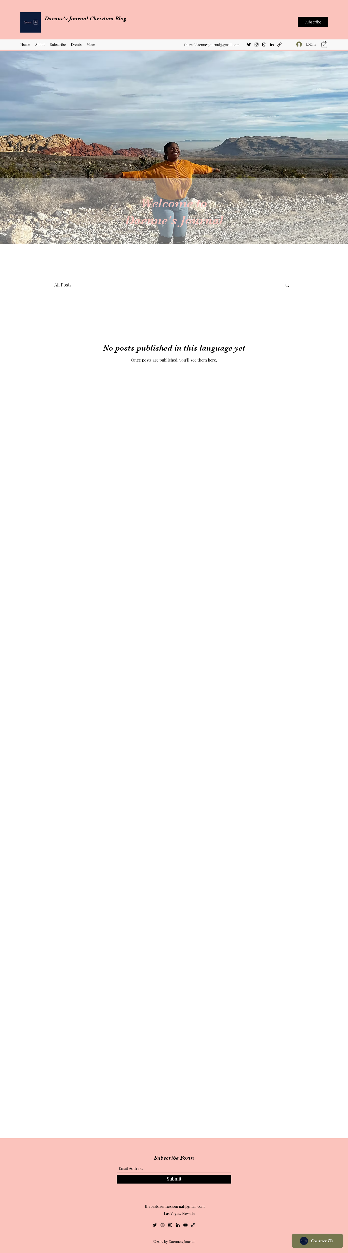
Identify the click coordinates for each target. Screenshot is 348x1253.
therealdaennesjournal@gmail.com (211, 44)
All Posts (63, 285)
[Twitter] (248, 44)
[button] (324, 44)
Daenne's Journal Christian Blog (86, 18)
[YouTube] (185, 1225)
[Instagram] (256, 44)
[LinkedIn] (271, 44)
